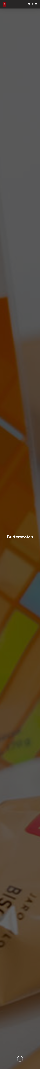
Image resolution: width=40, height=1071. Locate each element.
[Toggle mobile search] (32, 4)
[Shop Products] (29, 4)
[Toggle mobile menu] (36, 4)
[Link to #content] (20, 1059)
